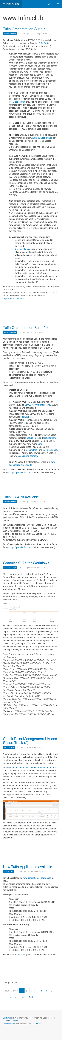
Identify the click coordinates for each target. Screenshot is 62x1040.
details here (27, 416)
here (39, 443)
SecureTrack (32, 437)
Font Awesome (9, 1023)
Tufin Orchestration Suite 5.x (25, 327)
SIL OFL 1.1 (36, 1023)
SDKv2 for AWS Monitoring (37, 404)
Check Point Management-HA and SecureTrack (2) (30, 740)
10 (16, 997)
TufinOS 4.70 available (21, 496)
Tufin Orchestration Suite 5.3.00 (28, 28)
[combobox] (49, 4)
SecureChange (50, 437)
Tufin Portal (44, 43)
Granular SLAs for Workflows (26, 562)
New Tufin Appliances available (27, 866)
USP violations (22, 248)
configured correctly (28, 455)
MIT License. (13, 1020)
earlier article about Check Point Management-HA (32, 767)
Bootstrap (7, 1017)
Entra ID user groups (42, 137)
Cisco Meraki (19, 101)
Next (23, 997)
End (31, 997)
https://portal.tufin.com (13, 298)
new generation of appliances (37, 877)
